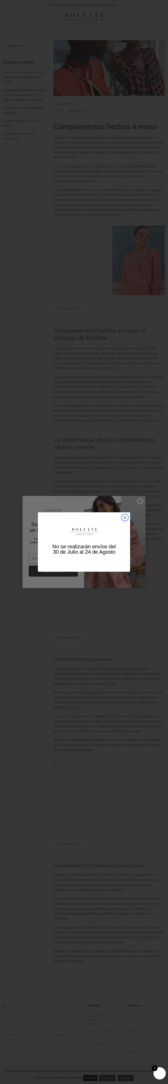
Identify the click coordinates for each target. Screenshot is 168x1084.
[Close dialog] (124, 517)
